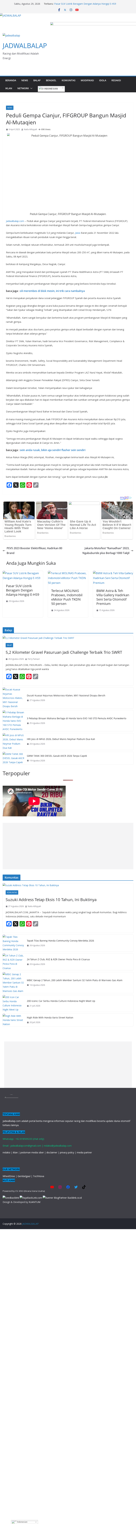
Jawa (77, 232)
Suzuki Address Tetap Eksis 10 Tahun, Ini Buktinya (51, 899)
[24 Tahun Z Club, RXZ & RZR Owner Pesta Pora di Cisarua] (13, 961)
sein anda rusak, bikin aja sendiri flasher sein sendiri (52, 450)
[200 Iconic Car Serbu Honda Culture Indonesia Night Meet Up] (13, 1003)
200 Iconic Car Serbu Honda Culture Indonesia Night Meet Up (61, 1001)
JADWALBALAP (25, 45)
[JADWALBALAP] (10, 15)
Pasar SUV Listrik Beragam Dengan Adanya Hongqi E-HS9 (85, 3)
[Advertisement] (68, 846)
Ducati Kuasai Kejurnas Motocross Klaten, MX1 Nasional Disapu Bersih (66, 695)
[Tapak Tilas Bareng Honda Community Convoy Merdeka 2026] (13, 943)
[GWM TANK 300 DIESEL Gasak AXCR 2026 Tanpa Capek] (13, 758)
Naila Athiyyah (30, 129)
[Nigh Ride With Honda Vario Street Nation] (13, 1020)
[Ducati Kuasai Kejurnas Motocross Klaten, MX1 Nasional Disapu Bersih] (13, 697)
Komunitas (68, 80)
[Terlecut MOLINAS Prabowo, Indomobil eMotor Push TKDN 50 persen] (68, 573)
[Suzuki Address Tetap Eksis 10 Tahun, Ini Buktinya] (68, 885)
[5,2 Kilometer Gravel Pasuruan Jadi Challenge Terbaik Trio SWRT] (68, 638)
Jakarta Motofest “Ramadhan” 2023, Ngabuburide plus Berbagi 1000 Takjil (105, 550)
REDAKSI (116, 80)
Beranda (10, 80)
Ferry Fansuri (34, 659)
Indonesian (51, 89)
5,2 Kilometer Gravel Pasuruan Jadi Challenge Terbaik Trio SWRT (64, 652)
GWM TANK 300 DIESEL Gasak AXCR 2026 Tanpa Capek (57, 755)
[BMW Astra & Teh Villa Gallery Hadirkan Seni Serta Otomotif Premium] (113, 573)
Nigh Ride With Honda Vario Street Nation (50, 1017)
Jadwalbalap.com (15, 221)
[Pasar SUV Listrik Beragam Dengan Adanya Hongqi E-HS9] (23, 573)
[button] (31, 88)
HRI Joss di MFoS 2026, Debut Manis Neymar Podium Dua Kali (61, 739)
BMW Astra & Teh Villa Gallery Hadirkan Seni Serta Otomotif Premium (112, 597)
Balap (37, 80)
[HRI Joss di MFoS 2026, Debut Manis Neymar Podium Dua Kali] (13, 741)
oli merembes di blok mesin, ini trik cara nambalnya (52, 291)
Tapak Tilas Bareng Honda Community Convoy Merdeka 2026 (60, 940)
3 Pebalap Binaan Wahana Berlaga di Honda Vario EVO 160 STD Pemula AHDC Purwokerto (76, 718)
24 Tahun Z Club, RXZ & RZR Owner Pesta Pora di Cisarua (58, 959)
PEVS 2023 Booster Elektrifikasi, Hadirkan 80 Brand (34, 550)
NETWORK (23, 88)
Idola (102, 80)
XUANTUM (34, 1202)
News (24, 80)
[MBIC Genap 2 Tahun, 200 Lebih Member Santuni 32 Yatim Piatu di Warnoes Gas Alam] (13, 982)
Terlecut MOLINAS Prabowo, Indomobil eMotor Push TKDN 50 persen (66, 597)
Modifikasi (87, 80)
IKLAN (8, 88)
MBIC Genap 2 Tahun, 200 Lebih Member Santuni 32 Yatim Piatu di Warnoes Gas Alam (74, 980)
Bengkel (51, 80)
